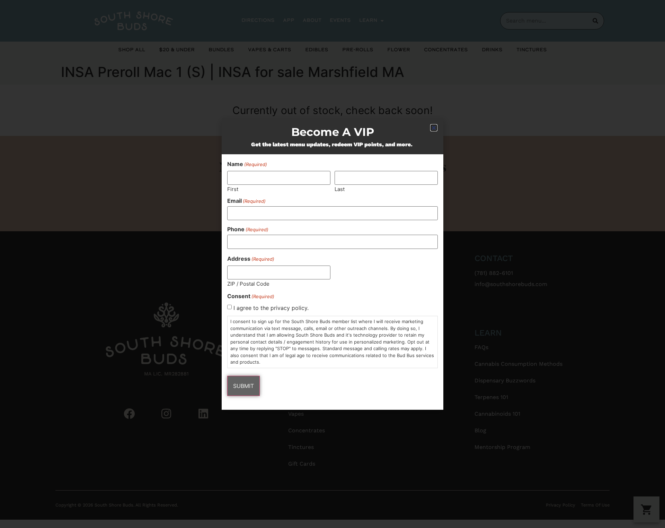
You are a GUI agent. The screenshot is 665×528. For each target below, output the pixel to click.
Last (340, 189)
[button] (433, 127)
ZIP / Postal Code (248, 283)
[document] (332, 264)
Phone (247, 229)
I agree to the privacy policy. (271, 308)
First (232, 189)
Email (246, 201)
